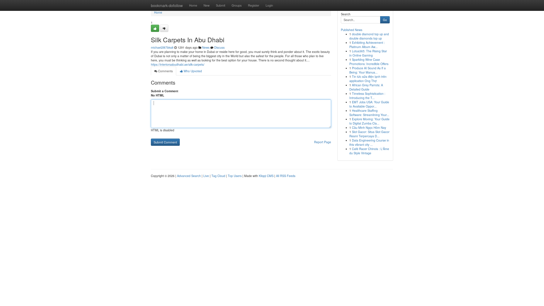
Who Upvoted (192, 71)
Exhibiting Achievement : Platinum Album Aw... (367, 44)
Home (193, 5)
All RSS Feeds (285, 176)
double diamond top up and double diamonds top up (369, 36)
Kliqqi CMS (266, 176)
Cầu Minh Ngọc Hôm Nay (369, 127)
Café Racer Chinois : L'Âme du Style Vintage (369, 151)
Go (385, 20)
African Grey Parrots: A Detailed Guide (366, 87)
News (206, 47)
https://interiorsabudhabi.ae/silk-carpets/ (177, 64)
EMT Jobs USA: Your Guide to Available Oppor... (369, 104)
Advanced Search (189, 176)
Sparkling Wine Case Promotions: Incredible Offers (368, 61)
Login (269, 5)
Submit (220, 5)
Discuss (219, 47)
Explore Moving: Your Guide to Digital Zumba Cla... (369, 121)
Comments (165, 71)
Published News (351, 30)
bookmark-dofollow (167, 5)
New (207, 5)
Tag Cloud (218, 176)
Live (206, 176)
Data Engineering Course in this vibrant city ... (369, 142)
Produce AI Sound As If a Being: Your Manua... (367, 70)
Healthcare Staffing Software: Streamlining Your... (369, 112)
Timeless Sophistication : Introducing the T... (367, 95)
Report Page (322, 142)
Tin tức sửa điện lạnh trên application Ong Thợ (368, 78)
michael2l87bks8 (162, 47)
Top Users (235, 176)
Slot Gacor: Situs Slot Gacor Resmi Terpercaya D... (369, 134)
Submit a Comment (164, 91)
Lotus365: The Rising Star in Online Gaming (368, 53)
